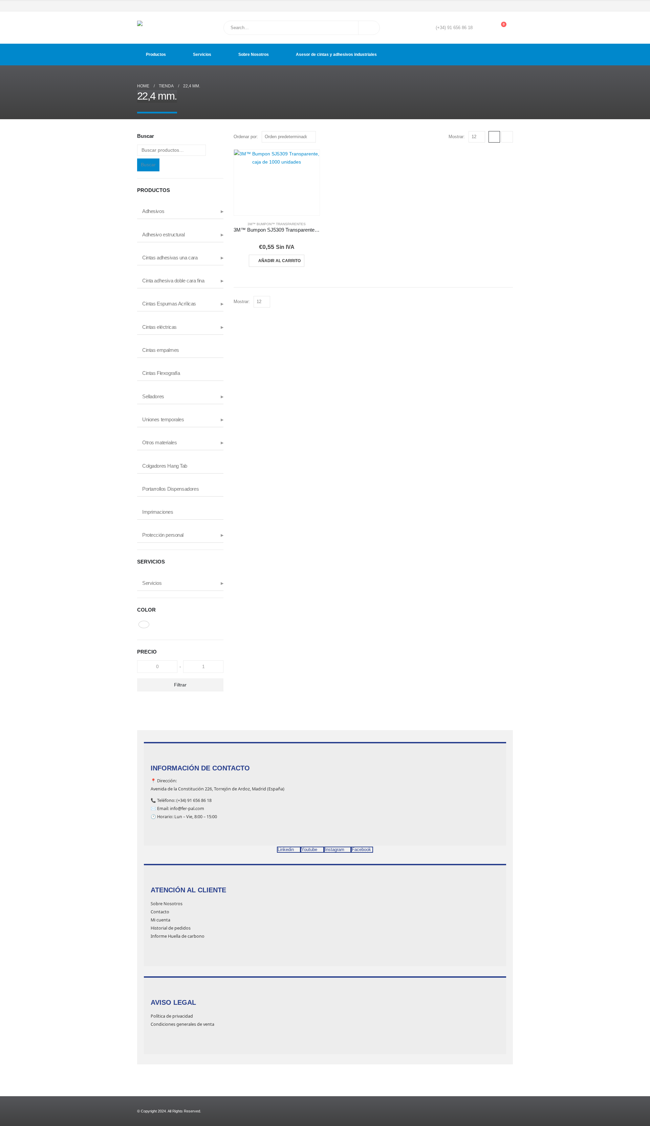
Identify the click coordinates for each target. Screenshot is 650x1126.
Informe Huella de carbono (177, 936)
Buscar (148, 164)
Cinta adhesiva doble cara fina (173, 280)
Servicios (202, 54)
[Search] (369, 28)
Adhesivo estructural (163, 234)
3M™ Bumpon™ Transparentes (276, 224)
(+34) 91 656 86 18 (454, 27)
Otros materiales (159, 442)
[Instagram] (499, 6)
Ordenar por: (246, 136)
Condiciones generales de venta (182, 1024)
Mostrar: (457, 136)
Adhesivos (153, 211)
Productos (156, 54)
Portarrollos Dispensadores (170, 489)
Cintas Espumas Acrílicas (169, 303)
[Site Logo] (154, 28)
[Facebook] (479, 6)
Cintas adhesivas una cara (170, 257)
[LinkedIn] (508, 6)
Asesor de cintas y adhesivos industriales (336, 54)
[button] (494, 137)
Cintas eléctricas (159, 327)
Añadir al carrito (279, 260)
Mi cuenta (160, 920)
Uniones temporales (163, 419)
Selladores (153, 396)
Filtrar (180, 684)
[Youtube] (489, 6)
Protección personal (162, 535)
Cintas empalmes (160, 350)
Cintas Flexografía (161, 373)
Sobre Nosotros (253, 54)
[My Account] (482, 27)
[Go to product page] (277, 182)
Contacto (160, 912)
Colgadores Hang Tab (164, 466)
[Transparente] (143, 624)
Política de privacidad (172, 1016)
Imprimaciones (157, 512)
